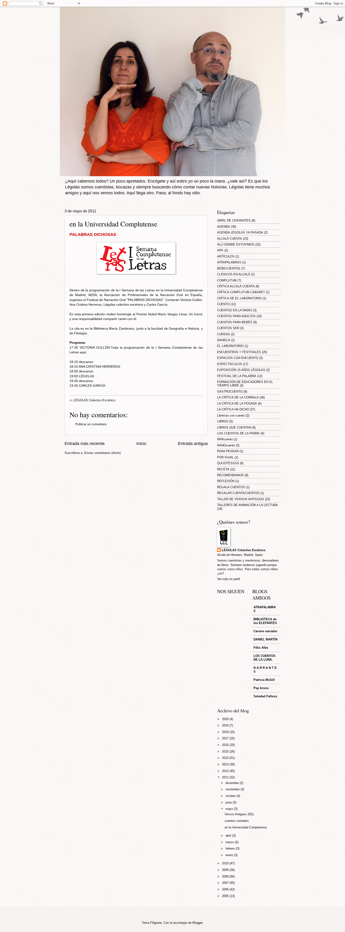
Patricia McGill (264, 680)
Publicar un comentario (91, 424)
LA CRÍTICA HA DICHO (233, 409)
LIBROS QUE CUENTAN (234, 427)
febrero (231, 848)
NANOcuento (226, 445)
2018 (226, 732)
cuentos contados (237, 821)
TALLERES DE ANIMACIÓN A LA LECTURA (247, 505)
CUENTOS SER (228, 328)
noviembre (233, 789)
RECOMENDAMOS (230, 475)
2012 (226, 771)
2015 (226, 751)
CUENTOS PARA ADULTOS (236, 316)
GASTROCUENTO (230, 391)
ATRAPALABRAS (229, 262)
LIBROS (222, 421)
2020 (226, 719)
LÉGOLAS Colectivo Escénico (243, 550)
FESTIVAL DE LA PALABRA (236, 376)
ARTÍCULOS (225, 256)
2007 (226, 883)
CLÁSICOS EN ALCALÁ (233, 274)
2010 (226, 863)
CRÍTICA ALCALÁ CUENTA (236, 286)
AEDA (92, 295)
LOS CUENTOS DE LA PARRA (238, 433)
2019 (226, 725)
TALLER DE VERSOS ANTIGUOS (240, 499)
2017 (226, 738)
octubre (231, 796)
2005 (226, 896)
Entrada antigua (193, 443)
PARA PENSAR (228, 451)
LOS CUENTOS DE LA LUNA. (264, 657)
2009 (226, 870)
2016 (226, 745)
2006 (226, 889)
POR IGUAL (225, 457)
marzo (230, 842)
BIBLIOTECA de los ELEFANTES (265, 621)
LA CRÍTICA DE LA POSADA (237, 403)
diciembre (233, 783)
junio (229, 802)
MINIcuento (225, 439)
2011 (226, 777)
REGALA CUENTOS (231, 487)
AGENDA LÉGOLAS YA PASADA (240, 232)
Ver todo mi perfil (228, 579)
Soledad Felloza (265, 696)
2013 (226, 764)
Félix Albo (260, 647)
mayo (230, 809)
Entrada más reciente (85, 443)
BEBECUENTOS (228, 268)
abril (229, 835)
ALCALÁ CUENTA (229, 238)
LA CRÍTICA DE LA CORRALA (238, 397)
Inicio (141, 443)
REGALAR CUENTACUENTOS (238, 493)
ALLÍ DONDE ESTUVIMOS (235, 244)
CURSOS (223, 334)
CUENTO (223, 304)
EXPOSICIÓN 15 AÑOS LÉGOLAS (241, 370)
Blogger (197, 922)
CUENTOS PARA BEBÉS (234, 322)
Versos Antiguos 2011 (239, 814)
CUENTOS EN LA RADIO (234, 310)
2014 (226, 758)
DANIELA (223, 340)
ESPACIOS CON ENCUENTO (237, 358)
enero (230, 855)
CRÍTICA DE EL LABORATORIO (239, 298)
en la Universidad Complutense (246, 827)
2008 (226, 876)
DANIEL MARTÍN (265, 639)
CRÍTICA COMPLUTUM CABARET (241, 292)
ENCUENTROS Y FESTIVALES (239, 352)
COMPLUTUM (227, 280)
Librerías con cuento (231, 415)
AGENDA (223, 226)
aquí (83, 352)
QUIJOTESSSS (228, 463)
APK (220, 250)
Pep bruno (261, 688)
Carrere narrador (265, 631)
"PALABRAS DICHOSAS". (146, 300)
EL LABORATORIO (230, 346)
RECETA (223, 469)
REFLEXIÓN (225, 481)
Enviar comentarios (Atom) (102, 453)
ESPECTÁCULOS (229, 364)
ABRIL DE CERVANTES (234, 220)
